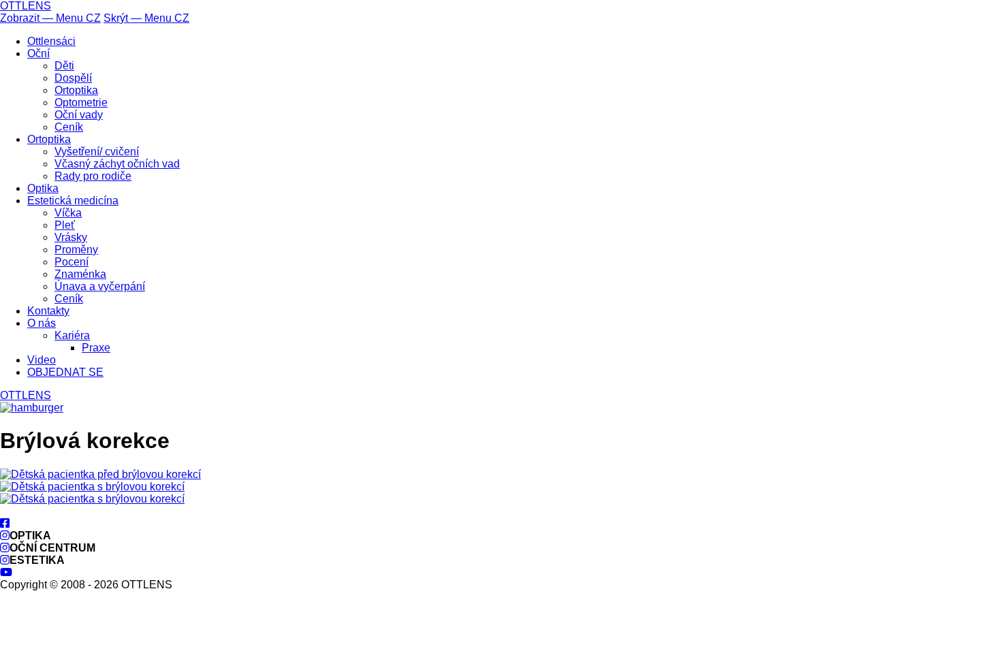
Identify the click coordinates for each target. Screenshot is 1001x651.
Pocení (71, 262)
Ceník (68, 127)
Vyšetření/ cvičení (96, 151)
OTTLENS (25, 6)
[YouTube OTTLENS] (6, 572)
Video (41, 360)
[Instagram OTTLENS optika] (5, 535)
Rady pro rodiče (92, 176)
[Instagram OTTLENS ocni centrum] (5, 548)
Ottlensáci (51, 41)
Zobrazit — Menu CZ (50, 18)
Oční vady (78, 115)
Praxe (96, 347)
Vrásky (70, 237)
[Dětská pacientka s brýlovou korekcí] (92, 486)
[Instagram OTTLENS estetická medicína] (5, 560)
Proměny (76, 249)
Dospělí (73, 78)
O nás (41, 323)
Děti (64, 66)
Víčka (68, 213)
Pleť (64, 225)
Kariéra (72, 335)
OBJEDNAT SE (65, 372)
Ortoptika (76, 90)
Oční (38, 53)
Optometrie (81, 102)
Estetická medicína (72, 200)
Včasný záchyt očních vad (117, 164)
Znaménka (80, 274)
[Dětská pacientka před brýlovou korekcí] (100, 474)
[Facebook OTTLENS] (5, 523)
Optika (43, 188)
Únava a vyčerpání (99, 286)
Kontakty (48, 311)
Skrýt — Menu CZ (146, 18)
